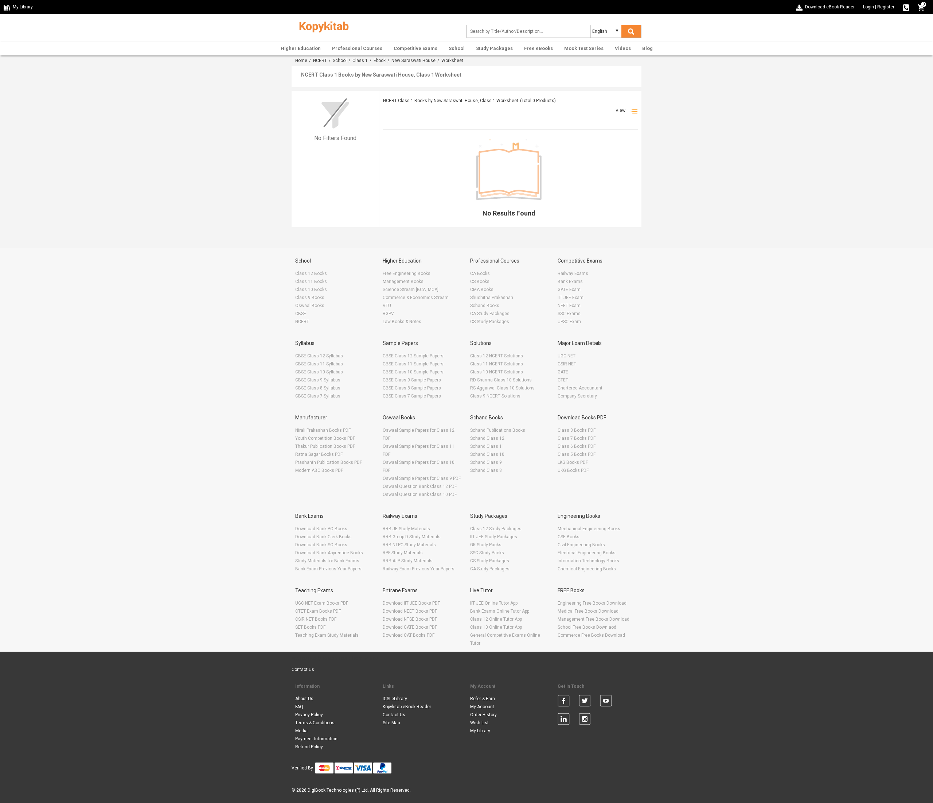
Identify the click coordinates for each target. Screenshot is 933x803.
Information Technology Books (588, 560)
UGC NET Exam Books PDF (321, 603)
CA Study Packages (490, 313)
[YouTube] (606, 702)
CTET (563, 380)
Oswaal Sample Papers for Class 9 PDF (422, 478)
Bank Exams (570, 281)
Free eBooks (538, 48)
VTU (387, 305)
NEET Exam (569, 305)
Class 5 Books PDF (577, 454)
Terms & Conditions (315, 722)
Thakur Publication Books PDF (325, 446)
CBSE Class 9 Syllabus (317, 380)
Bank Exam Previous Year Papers (328, 568)
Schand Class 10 (487, 454)
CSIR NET (567, 363)
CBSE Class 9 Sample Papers (412, 380)
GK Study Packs (485, 544)
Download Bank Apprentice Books (329, 552)
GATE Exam (569, 289)
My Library (480, 730)
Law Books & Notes (402, 321)
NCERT (320, 60)
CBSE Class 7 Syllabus (317, 396)
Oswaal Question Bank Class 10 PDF (420, 494)
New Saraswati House (413, 60)
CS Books (479, 281)
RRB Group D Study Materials (412, 536)
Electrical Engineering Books (587, 552)
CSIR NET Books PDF (315, 619)
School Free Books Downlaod (587, 627)
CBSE (300, 313)
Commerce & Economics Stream (416, 297)
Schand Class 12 (487, 438)
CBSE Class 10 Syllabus (319, 372)
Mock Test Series (584, 48)
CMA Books (481, 289)
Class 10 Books (311, 289)
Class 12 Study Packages (496, 528)
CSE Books (568, 536)
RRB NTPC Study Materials (409, 544)
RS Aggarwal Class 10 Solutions (502, 388)
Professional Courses (357, 48)
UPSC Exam (569, 321)
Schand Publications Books (497, 430)
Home (301, 60)
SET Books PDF (310, 627)
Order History (483, 714)
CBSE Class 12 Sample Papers (413, 355)
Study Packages (494, 48)
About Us (304, 698)
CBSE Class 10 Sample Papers (413, 372)
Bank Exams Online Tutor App (499, 611)
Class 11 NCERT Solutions (496, 363)
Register (885, 6)
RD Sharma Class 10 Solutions (501, 380)
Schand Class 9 (486, 462)
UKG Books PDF (573, 470)
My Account (482, 706)
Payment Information (316, 738)
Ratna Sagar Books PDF (319, 454)
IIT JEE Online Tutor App (494, 603)
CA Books (480, 273)
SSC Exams (569, 313)
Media (301, 730)
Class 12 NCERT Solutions (496, 355)
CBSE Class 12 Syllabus (319, 355)
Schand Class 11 (487, 446)
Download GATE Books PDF (410, 627)
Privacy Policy (309, 714)
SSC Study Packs (487, 552)
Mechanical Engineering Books (589, 528)
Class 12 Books (311, 273)
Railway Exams (573, 273)
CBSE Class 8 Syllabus (317, 388)
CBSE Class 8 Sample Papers (412, 388)
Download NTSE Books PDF (410, 619)
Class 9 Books (309, 297)
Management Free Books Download (593, 619)
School (457, 48)
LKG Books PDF (573, 462)
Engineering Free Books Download (592, 603)
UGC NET (566, 355)
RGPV (388, 313)
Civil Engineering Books (581, 544)
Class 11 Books (311, 281)
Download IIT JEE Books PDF (411, 603)
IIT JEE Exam (570, 297)
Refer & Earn (482, 698)
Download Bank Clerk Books (323, 536)
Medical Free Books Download (588, 611)
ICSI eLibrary (395, 698)
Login (868, 6)
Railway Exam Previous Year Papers (418, 568)
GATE (563, 372)
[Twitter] (585, 702)
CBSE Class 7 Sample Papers (412, 396)
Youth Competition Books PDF (325, 438)
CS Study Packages (489, 321)
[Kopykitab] (322, 25)
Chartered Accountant (580, 388)
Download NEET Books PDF (410, 611)
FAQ (299, 706)
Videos (623, 48)
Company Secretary (577, 396)
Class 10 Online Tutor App (496, 627)
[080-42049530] (906, 6)
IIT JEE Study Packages (493, 536)
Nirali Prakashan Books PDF (323, 430)
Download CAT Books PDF (408, 635)
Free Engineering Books (406, 273)
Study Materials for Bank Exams (327, 560)
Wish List (479, 722)
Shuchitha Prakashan (491, 297)
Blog (647, 48)
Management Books (403, 281)
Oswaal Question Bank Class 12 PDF (420, 486)
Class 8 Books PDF (577, 430)
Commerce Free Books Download (591, 635)
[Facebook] (564, 702)
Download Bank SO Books (321, 544)
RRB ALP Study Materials (408, 560)
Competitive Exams (415, 48)
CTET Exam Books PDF (318, 611)
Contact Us (303, 669)
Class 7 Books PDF (577, 438)
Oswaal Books (309, 305)
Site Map (391, 722)
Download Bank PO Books (321, 528)
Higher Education (301, 48)
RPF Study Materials (403, 552)
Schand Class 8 (486, 470)
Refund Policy (309, 746)
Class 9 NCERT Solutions (495, 396)
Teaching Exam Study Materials (327, 635)
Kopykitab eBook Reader (407, 706)
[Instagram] (585, 720)
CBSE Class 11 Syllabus (319, 363)
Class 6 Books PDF (577, 446)
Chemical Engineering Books (587, 568)
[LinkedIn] (564, 720)
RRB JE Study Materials (406, 528)
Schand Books (484, 305)
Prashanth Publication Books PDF (328, 462)
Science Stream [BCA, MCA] (410, 289)
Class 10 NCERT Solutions (496, 372)
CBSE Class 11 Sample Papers (413, 363)
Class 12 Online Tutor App (496, 619)
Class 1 (360, 60)
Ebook (380, 60)
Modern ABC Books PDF (319, 470)
